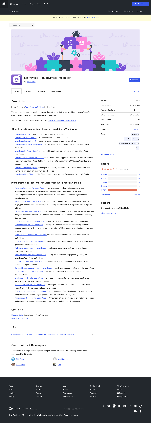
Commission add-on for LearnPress (29, 271)
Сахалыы (33, 409)
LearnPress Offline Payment (26, 167)
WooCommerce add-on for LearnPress (30, 254)
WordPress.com (124, 386)
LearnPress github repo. (21, 318)
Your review (106, 194)
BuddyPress (122, 396)
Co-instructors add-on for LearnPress (30, 221)
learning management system (129, 143)
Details (16, 91)
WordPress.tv (69, 396)
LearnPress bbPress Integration (27, 151)
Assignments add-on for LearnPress (29, 188)
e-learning (135, 134)
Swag (93, 396)
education (127, 139)
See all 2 (137, 129)
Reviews (27, 91)
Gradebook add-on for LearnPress (29, 278)
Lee (59, 364)
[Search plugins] (32, 25)
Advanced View (107, 154)
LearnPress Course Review (25, 137)
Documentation (17, 315)
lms (137, 148)
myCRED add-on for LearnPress (28, 201)
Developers (67, 393)
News (11, 389)
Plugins (38, 393)
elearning (136, 139)
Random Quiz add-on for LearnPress (30, 284)
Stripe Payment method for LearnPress (31, 234)
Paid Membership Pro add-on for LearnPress (33, 291)
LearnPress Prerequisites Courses (28, 144)
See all (137, 194)
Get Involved (95, 386)
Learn (65, 386)
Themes (39, 389)
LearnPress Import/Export (25, 141)
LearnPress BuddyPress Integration (29, 157)
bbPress (121, 393)
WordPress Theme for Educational (62, 120)
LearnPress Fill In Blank (24, 174)
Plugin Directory (15, 11)
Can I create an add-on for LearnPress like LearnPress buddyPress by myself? (43, 335)
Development (56, 91)
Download (134, 80)
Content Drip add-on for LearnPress (29, 261)
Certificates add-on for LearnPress (29, 211)
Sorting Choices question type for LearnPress (33, 268)
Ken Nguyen (63, 359)
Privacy (11, 396)
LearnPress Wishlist (22, 134)
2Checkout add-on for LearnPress (29, 241)
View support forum (109, 213)
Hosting (11, 393)
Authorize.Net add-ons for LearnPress (30, 248)
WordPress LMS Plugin (34, 107)
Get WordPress (141, 4)
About (11, 386)
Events (92, 389)
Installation (40, 91)
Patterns (39, 396)
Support (136, 91)
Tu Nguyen (20, 364)
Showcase (40, 386)
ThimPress (31, 81)
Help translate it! (93, 17)
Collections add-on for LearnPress (29, 224)
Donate (93, 393)
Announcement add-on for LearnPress (30, 298)
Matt (119, 389)
